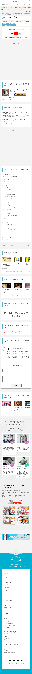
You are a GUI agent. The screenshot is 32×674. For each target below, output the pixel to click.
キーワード (6, 596)
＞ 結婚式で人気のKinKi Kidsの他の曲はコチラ (18, 295)
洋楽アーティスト (8, 609)
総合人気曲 (6, 587)
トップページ (7, 577)
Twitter (4, 245)
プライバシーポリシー (10, 663)
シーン (5, 588)
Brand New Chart (7, 650)
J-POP (11, 99)
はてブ (19, 245)
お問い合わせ (23, 663)
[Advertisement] (16, 61)
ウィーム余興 (7, 627)
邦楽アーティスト (8, 607)
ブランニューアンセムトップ (10, 649)
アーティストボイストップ (10, 636)
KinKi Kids (7, 9)
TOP (2, 9)
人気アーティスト (8, 605)
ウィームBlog (7, 620)
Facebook (12, 245)
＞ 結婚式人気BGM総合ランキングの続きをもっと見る (17, 271)
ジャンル (6, 590)
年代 (5, 594)
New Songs (6, 638)
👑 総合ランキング (22, 21)
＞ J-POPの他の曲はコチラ (23, 413)
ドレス (5, 592)
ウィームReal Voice (8, 623)
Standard (6, 639)
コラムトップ (7, 618)
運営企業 (17, 663)
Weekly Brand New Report (9, 652)
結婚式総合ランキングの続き (11, 253)
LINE (27, 245)
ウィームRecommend (8, 621)
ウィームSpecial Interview (9, 625)
